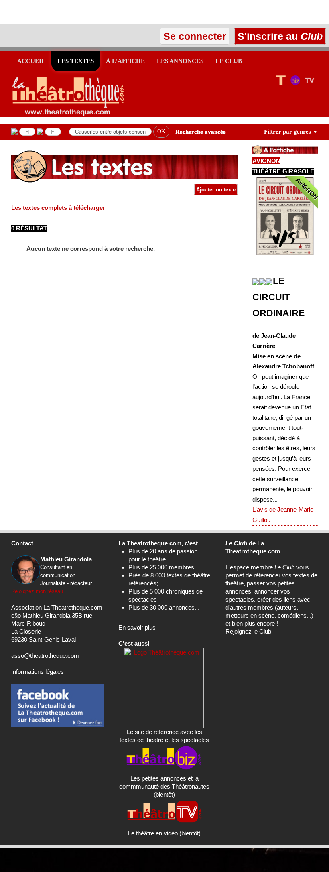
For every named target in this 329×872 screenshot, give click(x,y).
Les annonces (180, 61)
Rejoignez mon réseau (37, 591)
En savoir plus (137, 627)
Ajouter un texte (216, 190)
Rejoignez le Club (248, 631)
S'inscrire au (279, 36)
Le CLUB (228, 61)
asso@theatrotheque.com (45, 655)
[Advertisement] (94, 12)
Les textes (75, 61)
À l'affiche (125, 61)
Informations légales (37, 671)
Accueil (31, 61)
